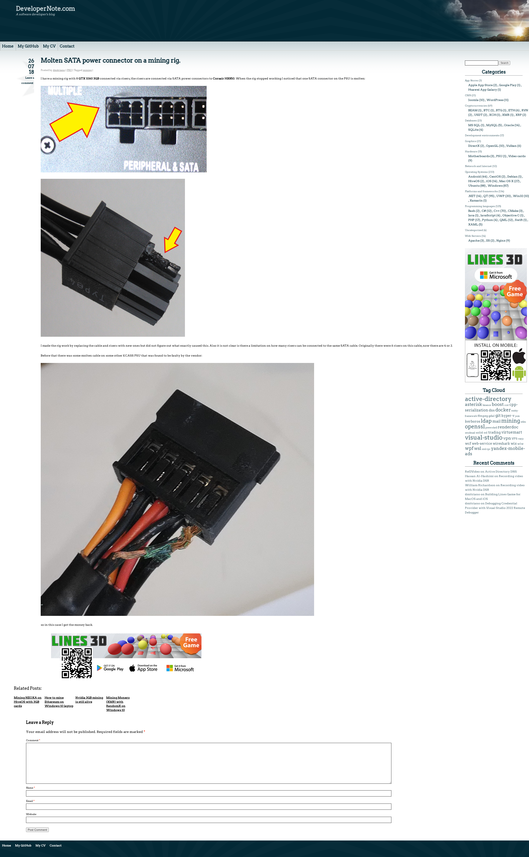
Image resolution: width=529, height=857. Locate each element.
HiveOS (474, 181)
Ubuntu (474, 185)
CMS (468, 95)
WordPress (494, 100)
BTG (499, 110)
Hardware (471, 151)
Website (31, 814)
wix (514, 443)
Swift (519, 220)
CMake (513, 210)
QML (503, 220)
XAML (473, 224)
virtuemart (511, 432)
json (517, 416)
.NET (471, 196)
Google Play (507, 85)
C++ (497, 210)
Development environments (482, 135)
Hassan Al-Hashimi (479, 476)
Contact (67, 46)
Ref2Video (472, 471)
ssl (485, 432)
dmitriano (59, 70)
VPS (514, 438)
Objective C (510, 215)
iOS (488, 181)
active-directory (488, 398)
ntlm (523, 422)
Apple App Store (480, 85)
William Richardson (480, 485)
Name (30, 787)
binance (487, 405)
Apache (474, 240)
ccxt (506, 405)
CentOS (495, 176)
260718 (31, 66)
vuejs (521, 438)
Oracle (509, 125)
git (498, 415)
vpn (507, 438)
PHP (471, 220)
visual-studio (484, 437)
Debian (512, 176)
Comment (33, 740)
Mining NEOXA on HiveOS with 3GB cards (28, 702)
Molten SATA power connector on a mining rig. (110, 60)
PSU (69, 70)
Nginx (500, 240)
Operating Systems (476, 171)
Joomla (473, 100)
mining (87, 70)
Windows (495, 185)
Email (30, 800)
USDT (478, 114)
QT (485, 196)
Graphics (470, 141)
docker (503, 409)
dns (492, 410)
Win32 (518, 196)
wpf (469, 448)
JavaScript (488, 215)
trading (494, 432)
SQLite (473, 129)
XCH (492, 114)
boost (498, 404)
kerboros (472, 421)
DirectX (474, 145)
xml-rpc (486, 449)
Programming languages (480, 206)
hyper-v (508, 416)
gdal (491, 415)
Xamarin (476, 200)
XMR (506, 114)
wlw (520, 443)
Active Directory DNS (501, 471)
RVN (525, 110)
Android (474, 176)
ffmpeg (483, 415)
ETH (511, 110)
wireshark (501, 443)
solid (479, 432)
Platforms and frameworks (481, 191)
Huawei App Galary (482, 89)
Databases (471, 120)
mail (496, 421)
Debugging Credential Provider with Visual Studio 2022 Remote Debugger (495, 508)
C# (484, 210)
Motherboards (479, 156)
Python (487, 220)
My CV (49, 46)
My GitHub (28, 46)
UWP (500, 196)
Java (471, 215)
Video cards (516, 156)
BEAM (473, 110)
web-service (482, 443)
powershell (491, 427)
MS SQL (474, 125)
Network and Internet (478, 166)
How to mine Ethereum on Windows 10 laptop (59, 702)
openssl (475, 426)
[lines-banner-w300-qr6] (496, 381)
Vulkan (511, 145)
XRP (519, 114)
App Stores (471, 80)
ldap (486, 421)
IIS (488, 240)
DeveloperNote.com (45, 8)
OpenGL (492, 145)
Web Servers (473, 235)
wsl (477, 448)
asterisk (473, 404)
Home (8, 46)
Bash (471, 210)
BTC (487, 110)
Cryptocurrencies (476, 105)
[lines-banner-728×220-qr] (126, 677)
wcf (468, 443)
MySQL (492, 125)
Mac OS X (506, 181)
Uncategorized (474, 230)
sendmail (470, 432)
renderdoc (508, 426)
